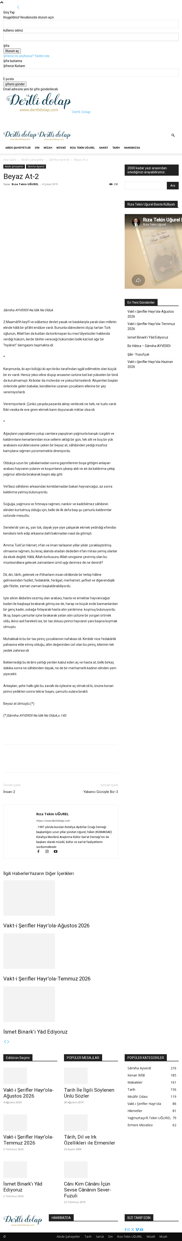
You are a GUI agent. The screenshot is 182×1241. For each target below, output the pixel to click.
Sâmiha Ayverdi (59, 160)
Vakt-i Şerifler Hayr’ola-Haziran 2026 (150, 364)
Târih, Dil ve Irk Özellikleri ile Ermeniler (89, 1140)
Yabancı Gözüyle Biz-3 (100, 792)
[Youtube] (57, 852)
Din (37, 147)
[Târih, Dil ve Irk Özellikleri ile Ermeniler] (91, 1122)
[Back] (18, 7)
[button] (173, 135)
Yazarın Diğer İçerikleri (51, 873)
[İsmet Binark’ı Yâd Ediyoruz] (60, 1004)
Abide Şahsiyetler (18, 147)
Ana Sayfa (9, 160)
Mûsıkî (61, 147)
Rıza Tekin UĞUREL (82, 147)
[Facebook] (8, 195)
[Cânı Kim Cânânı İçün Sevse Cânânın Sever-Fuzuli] (91, 1169)
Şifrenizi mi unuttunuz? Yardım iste (26, 56)
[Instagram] (49, 852)
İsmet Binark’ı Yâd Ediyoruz (35, 1032)
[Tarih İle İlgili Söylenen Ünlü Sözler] (91, 1075)
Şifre (6, 46)
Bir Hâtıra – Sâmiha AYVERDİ (149, 346)
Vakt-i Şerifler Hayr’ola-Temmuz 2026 (47, 979)
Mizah (48, 147)
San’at (103, 147)
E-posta (8, 79)
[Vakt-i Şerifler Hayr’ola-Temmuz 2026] (60, 951)
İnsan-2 (9, 792)
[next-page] (8, 1042)
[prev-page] (5, 1042)
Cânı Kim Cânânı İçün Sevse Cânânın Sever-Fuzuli (87, 1190)
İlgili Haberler (16, 873)
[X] (19, 195)
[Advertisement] (62, 121)
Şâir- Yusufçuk (138, 354)
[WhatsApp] (30, 195)
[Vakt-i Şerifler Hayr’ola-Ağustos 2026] (60, 898)
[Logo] (20, 139)
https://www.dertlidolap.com (53, 820)
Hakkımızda (132, 147)
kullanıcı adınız (13, 30)
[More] (41, 195)
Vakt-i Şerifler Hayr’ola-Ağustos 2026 (46, 926)
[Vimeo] (137, 1230)
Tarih (116, 147)
